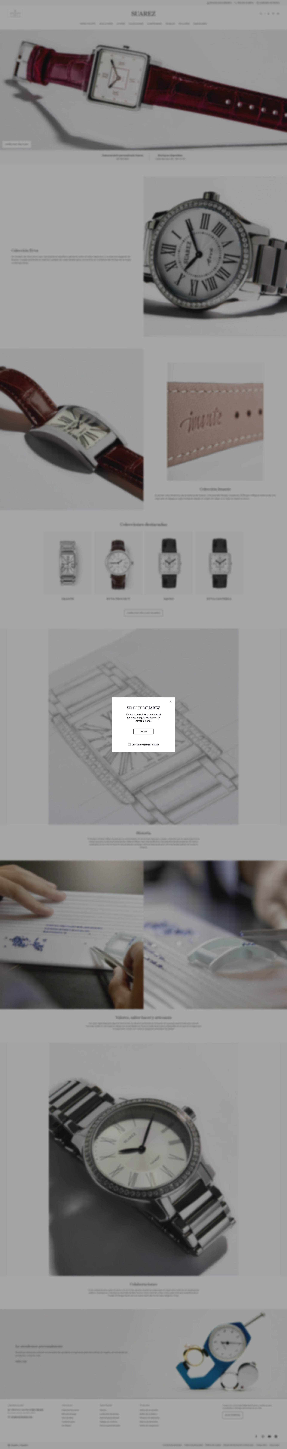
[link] (143, 731)
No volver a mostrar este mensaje (145, 744)
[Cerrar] (170, 701)
